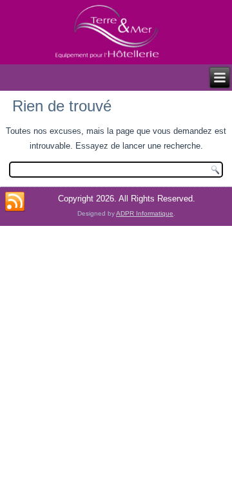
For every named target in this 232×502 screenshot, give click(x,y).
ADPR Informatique (144, 213)
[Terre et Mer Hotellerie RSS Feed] (15, 202)
